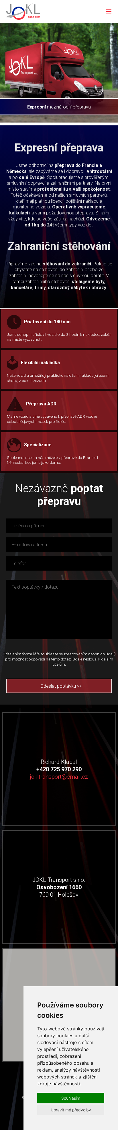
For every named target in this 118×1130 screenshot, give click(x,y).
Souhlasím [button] (70, 1098)
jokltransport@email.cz (59, 776)
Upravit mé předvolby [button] (71, 1109)
